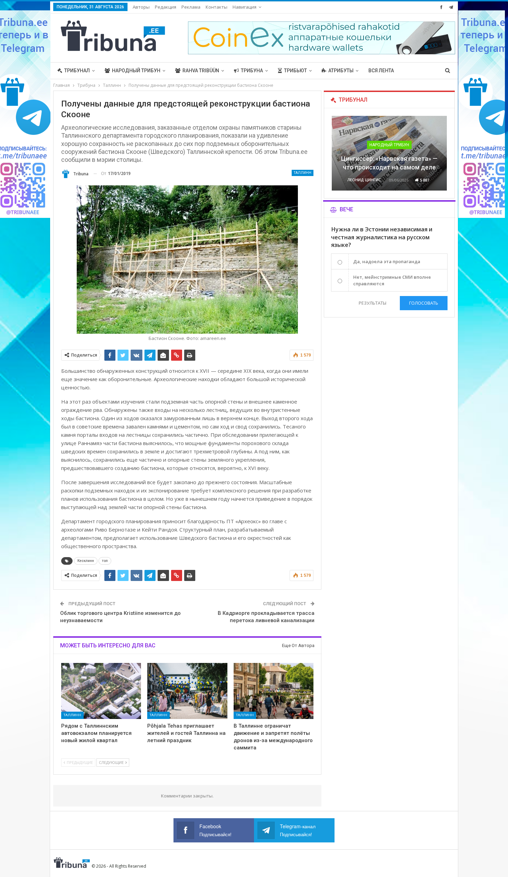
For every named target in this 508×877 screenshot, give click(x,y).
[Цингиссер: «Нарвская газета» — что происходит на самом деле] (389, 153)
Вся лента (381, 70)
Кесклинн (85, 561)
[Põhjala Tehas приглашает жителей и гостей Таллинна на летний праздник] (187, 691)
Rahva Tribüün (200, 70)
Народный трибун (136, 70)
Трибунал (77, 70)
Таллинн (302, 173)
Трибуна (252, 70)
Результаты (372, 303)
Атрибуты (341, 70)
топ (105, 561)
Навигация (244, 7)
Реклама (190, 7)
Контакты (216, 7)
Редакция (165, 7)
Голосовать (423, 303)
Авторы (141, 7)
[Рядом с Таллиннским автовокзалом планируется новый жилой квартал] (101, 691)
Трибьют (295, 70)
